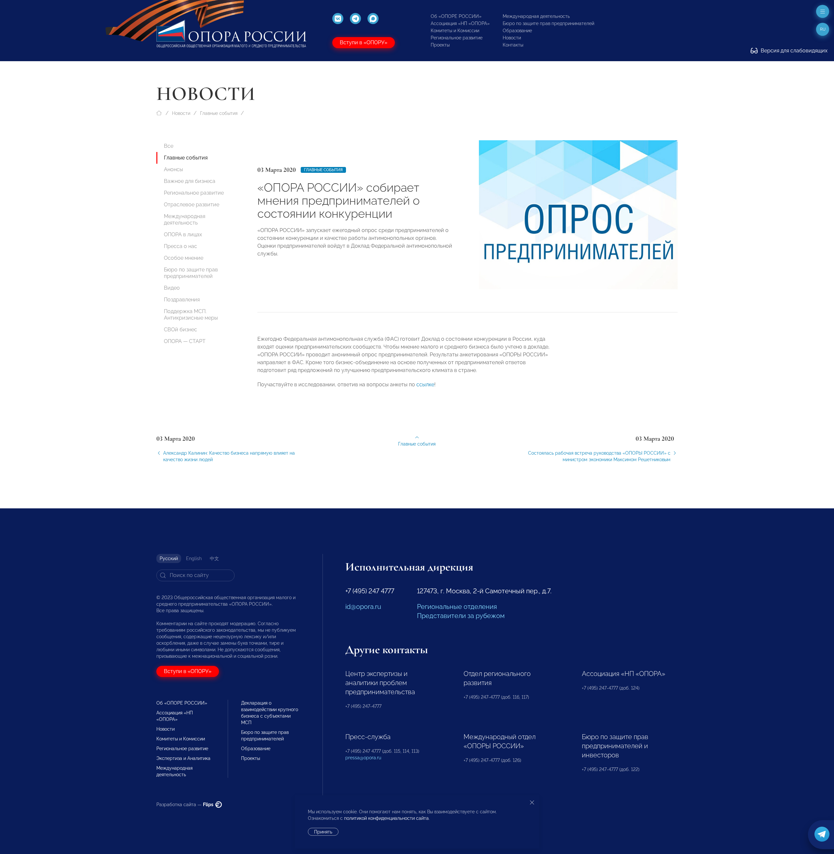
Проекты (440, 45)
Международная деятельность (536, 16)
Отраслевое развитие (191, 204)
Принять (323, 831)
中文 (214, 558)
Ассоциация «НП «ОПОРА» (460, 23)
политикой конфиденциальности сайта (386, 818)
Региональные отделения (457, 607)
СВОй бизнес (180, 329)
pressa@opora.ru (363, 757)
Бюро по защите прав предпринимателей (548, 23)
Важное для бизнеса (189, 181)
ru (823, 29)
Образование (517, 30)
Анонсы (173, 169)
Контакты (513, 45)
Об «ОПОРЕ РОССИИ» (456, 16)
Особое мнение (183, 258)
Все (168, 146)
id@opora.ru (363, 607)
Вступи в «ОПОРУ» (363, 42)
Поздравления (182, 299)
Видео (172, 288)
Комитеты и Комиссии (455, 30)
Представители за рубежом (461, 616)
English (194, 558)
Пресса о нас (180, 246)
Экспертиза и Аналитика (183, 758)
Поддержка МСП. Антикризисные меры (191, 314)
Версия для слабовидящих (793, 51)
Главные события (218, 113)
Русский (169, 558)
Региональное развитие (456, 37)
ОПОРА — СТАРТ (185, 341)
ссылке (425, 384)
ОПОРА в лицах (183, 234)
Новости (512, 37)
